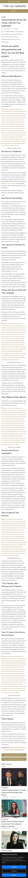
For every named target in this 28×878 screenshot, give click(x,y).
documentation (5, 34)
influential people (5, 39)
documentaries (19, 31)
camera (22, 698)
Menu (13, 11)
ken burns (12, 39)
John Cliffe (13, 797)
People (4, 17)
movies (17, 39)
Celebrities (5, 787)
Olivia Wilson (16, 828)
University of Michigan (10, 183)
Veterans (8, 620)
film (18, 34)
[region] (14, 865)
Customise (14, 871)
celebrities (12, 31)
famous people (13, 34)
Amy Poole (15, 28)
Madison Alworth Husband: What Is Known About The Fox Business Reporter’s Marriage (12, 824)
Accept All (14, 867)
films (21, 34)
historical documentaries (7, 36)
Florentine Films (13, 271)
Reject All (14, 875)
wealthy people (5, 42)
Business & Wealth (7, 850)
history (16, 36)
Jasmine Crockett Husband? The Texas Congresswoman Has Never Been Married (13, 792)
